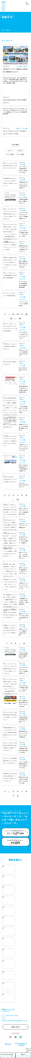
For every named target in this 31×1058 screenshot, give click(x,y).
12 (18, 314)
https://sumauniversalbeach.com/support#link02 (15, 842)
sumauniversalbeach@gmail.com (14, 1020)
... (9, 314)
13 (22, 314)
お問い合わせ (15, 1027)
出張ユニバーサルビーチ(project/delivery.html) (7, 1055)
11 (13, 314)
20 (20, 318)
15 (11, 318)
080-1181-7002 (10, 1016)
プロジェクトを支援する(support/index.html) (15, 832)
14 (26, 314)
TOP (3, 30)
